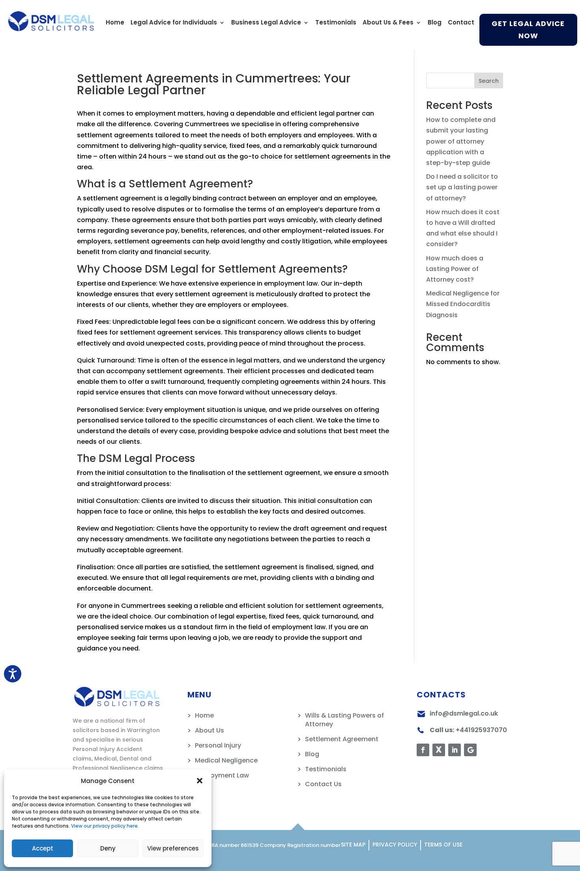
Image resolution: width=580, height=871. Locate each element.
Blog (435, 23)
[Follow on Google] (470, 750)
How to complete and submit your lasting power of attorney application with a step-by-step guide (461, 141)
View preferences (173, 848)
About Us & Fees (388, 23)
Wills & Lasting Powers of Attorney (344, 720)
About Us (209, 730)
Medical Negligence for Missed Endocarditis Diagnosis (463, 304)
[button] (200, 781)
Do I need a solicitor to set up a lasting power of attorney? (462, 187)
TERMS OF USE (443, 845)
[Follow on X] (438, 750)
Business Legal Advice (266, 23)
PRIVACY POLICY (394, 845)
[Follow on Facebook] (423, 750)
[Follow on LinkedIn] (454, 750)
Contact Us (323, 784)
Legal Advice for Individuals (174, 23)
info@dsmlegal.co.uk (464, 713)
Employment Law (222, 775)
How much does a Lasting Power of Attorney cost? (454, 269)
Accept (42, 848)
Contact (461, 23)
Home (115, 23)
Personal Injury (218, 745)
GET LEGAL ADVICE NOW (528, 30)
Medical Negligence (226, 760)
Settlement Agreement (341, 739)
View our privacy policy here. (105, 825)
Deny (108, 848)
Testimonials (335, 23)
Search (489, 81)
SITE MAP (353, 845)
